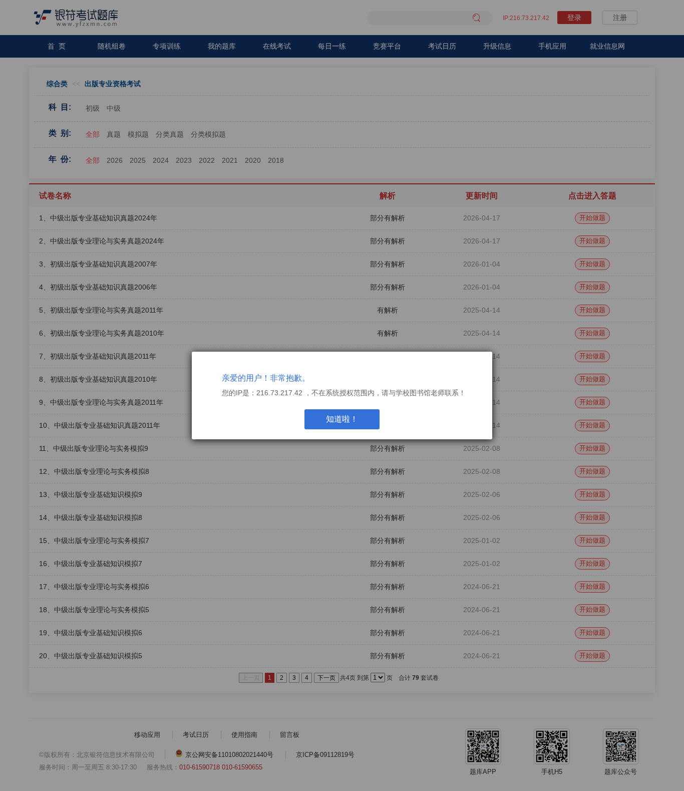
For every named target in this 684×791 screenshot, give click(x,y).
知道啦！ (342, 419)
